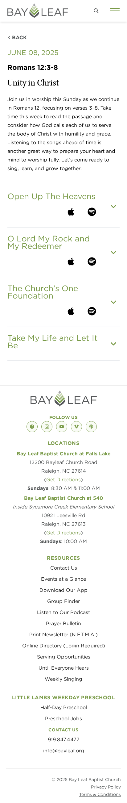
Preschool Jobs (63, 718)
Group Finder (63, 601)
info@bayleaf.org (63, 751)
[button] (96, 11)
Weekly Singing (63, 679)
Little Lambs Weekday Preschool (63, 698)
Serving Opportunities (63, 657)
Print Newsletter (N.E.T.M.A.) (63, 635)
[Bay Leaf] (37, 10)
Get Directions (63, 480)
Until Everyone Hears (64, 668)
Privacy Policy (106, 786)
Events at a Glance (63, 579)
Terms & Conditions (100, 794)
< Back (17, 37)
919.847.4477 (64, 739)
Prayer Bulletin (63, 623)
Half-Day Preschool (63, 707)
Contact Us (63, 568)
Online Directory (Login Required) (63, 646)
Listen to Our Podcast (63, 612)
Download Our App (63, 590)
